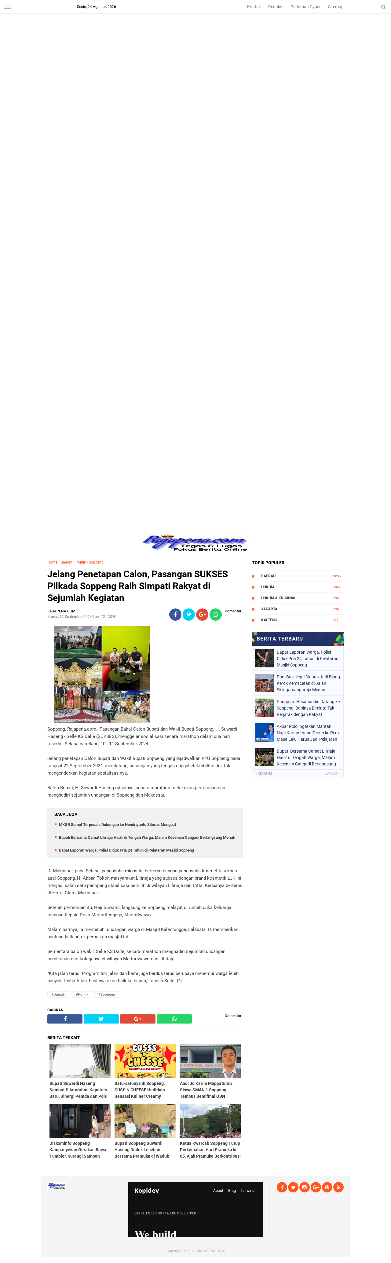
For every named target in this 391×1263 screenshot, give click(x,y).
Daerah (66, 562)
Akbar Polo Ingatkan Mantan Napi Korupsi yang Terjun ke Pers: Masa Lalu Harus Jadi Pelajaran (308, 733)
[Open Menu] (7, 7)
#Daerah (58, 994)
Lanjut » (332, 774)
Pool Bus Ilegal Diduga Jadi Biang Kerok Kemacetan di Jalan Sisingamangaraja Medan (308, 683)
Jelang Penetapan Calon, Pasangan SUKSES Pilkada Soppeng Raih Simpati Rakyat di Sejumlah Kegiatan (137, 586)
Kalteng (269, 620)
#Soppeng (106, 994)
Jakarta (269, 609)
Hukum (267, 587)
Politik (80, 562)
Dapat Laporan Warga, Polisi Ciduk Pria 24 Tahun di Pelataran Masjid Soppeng (126, 850)
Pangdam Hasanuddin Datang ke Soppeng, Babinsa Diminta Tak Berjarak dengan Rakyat (308, 708)
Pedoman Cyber (306, 6)
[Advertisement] (195, 43)
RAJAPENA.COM (211, 1251)
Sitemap (336, 6)
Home (52, 562)
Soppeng (96, 562)
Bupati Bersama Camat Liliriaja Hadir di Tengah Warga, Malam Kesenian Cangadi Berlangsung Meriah (147, 837)
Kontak (254, 6)
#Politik (82, 994)
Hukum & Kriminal (278, 598)
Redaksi (275, 6)
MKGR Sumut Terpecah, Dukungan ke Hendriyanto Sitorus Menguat (117, 824)
